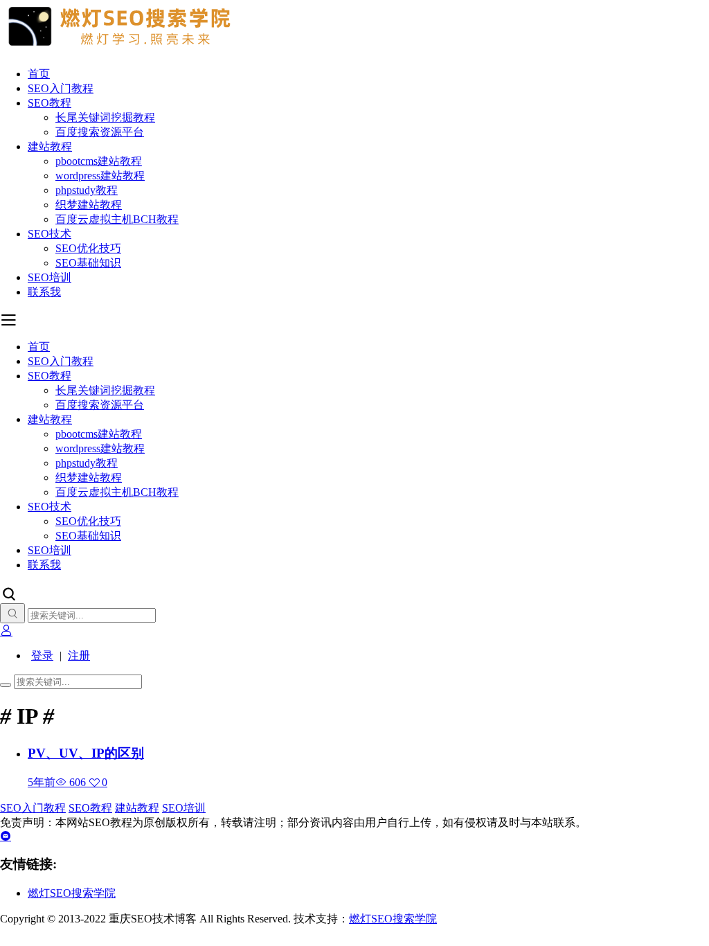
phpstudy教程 (86, 190)
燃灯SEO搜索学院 (72, 893)
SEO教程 (49, 103)
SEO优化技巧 (88, 248)
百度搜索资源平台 (99, 132)
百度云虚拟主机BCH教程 (117, 219)
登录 (42, 655)
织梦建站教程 (88, 205)
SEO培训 (49, 277)
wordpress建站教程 (100, 175)
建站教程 (50, 146)
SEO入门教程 (60, 88)
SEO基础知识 (88, 263)
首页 (39, 74)
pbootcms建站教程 (98, 161)
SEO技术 (49, 234)
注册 (79, 655)
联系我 (44, 292)
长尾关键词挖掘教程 (105, 117)
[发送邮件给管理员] (5, 836)
